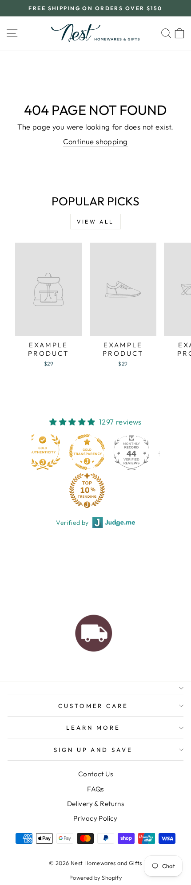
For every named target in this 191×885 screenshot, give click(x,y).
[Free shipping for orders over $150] (94, 631)
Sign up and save (93, 749)
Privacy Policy (95, 818)
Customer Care (93, 705)
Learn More (93, 727)
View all (95, 221)
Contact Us (95, 774)
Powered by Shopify (95, 877)
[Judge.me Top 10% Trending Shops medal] (74, 490)
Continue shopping (95, 141)
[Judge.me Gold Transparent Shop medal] (74, 452)
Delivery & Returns (95, 803)
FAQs (95, 789)
